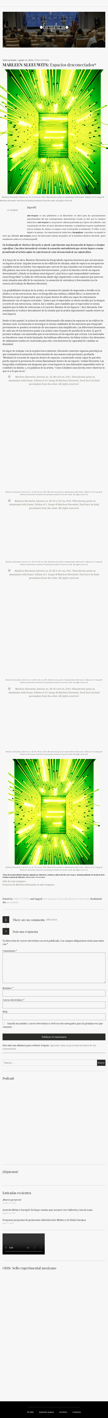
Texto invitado (10, 60)
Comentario (10, 950)
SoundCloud (85, 3)
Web (5, 1011)
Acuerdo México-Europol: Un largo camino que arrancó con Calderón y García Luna (47, 1209)
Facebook (72, 3)
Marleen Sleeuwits (79, 898)
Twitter (97, 3)
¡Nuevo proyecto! (12, 1199)
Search (103, 3)
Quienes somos (46, 1412)
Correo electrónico (13, 999)
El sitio (30, 1412)
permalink (12, 902)
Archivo (63, 1412)
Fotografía (62, 898)
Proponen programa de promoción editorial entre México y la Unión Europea (44, 1220)
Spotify (79, 3)
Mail (91, 3)
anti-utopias (49, 898)
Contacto (76, 1412)
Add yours (51, 919)
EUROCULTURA (42, 60)
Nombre (8, 988)
